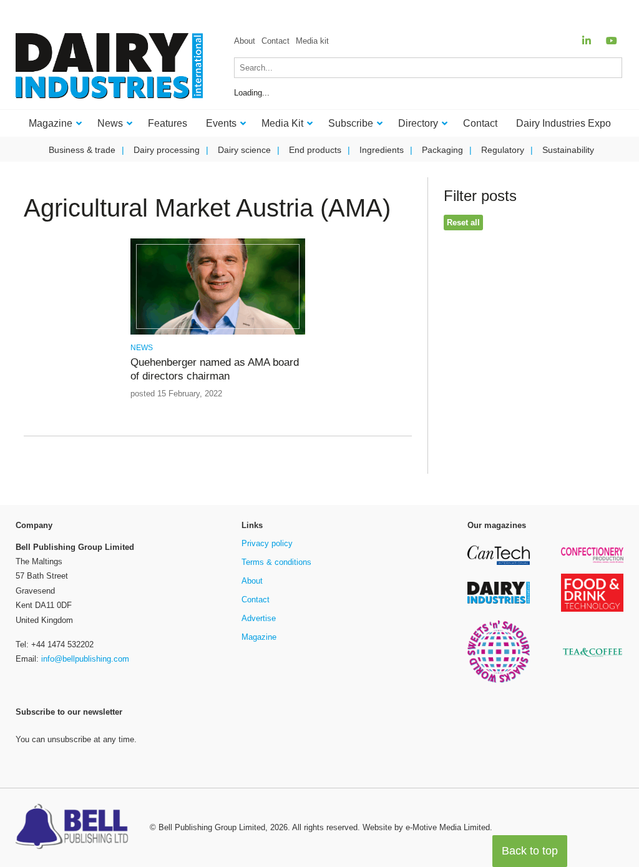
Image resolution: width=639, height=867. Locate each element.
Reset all (463, 222)
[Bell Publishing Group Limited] (75, 827)
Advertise (258, 618)
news (141, 347)
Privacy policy (267, 543)
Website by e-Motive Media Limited (426, 827)
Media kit (312, 41)
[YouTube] (611, 41)
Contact (275, 41)
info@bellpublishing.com (85, 659)
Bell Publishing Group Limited (212, 827)
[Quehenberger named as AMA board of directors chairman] (217, 332)
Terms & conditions (276, 562)
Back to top (530, 851)
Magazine (258, 637)
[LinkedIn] (586, 41)
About (244, 41)
